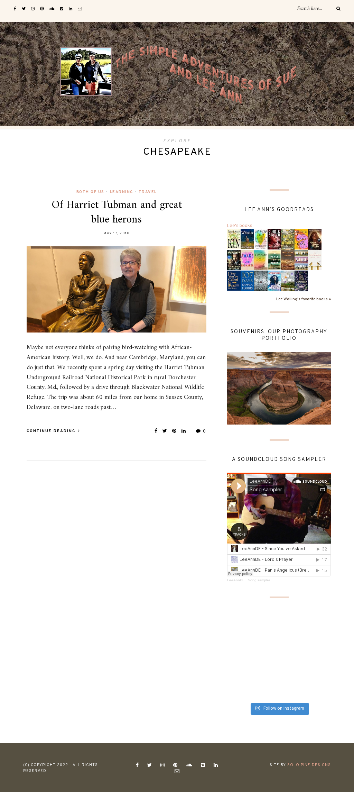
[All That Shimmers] (301, 281)
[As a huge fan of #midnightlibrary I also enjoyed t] (239, 624)
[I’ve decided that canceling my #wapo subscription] (239, 641)
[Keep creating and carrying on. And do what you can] (319, 624)
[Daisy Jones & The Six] (315, 240)
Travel (148, 192)
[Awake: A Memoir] (247, 260)
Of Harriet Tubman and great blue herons (117, 212)
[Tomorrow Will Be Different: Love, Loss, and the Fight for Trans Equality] (261, 239)
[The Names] (288, 280)
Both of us (90, 192)
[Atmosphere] (274, 281)
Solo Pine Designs (309, 765)
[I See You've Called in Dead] (234, 280)
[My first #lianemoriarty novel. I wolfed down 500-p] (292, 641)
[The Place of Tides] (274, 260)
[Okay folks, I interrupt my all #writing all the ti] (319, 674)
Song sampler (259, 580)
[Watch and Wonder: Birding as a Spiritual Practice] (288, 240)
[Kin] (234, 239)
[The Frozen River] (261, 281)
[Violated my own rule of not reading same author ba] (266, 674)
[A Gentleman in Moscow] (234, 260)
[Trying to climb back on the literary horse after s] (266, 690)
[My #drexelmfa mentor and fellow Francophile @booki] (239, 657)
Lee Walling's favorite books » (303, 299)
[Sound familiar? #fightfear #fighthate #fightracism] (292, 657)
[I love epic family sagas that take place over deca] (292, 690)
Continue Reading (52, 431)
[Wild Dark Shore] (288, 260)
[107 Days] (247, 281)
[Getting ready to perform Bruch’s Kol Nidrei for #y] (266, 641)
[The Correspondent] (315, 260)
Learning (121, 192)
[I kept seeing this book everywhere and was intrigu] (292, 624)
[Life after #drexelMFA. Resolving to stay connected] (319, 641)
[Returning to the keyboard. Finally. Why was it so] (266, 624)
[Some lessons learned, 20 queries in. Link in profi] (292, 674)
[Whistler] (247, 239)
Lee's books (239, 226)
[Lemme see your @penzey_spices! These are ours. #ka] (319, 657)
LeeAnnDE (236, 580)
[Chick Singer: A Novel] (274, 239)
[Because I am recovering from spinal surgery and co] (239, 690)
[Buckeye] (301, 260)
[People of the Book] (301, 239)
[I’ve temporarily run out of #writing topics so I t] (239, 674)
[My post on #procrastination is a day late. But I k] (319, 690)
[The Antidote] (261, 260)
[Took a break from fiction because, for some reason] (266, 657)
